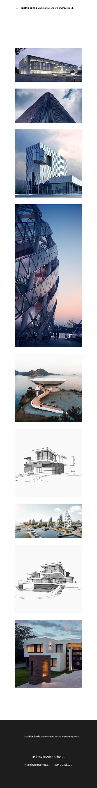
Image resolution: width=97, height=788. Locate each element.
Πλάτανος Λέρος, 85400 (48, 757)
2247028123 (63, 765)
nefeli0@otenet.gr (37, 765)
